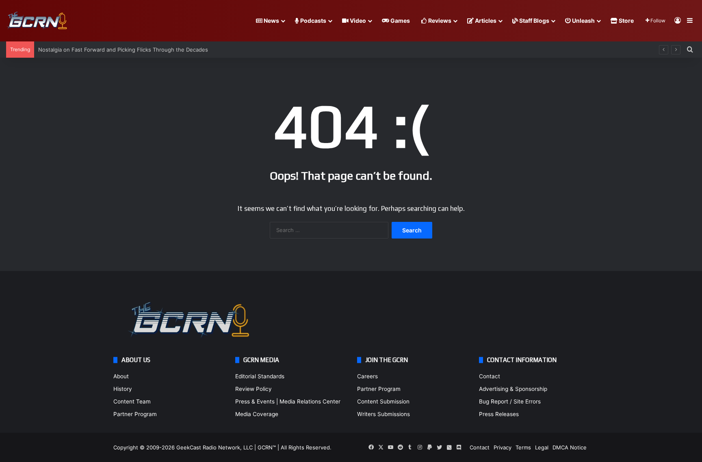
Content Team (132, 401)
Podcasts (312, 20)
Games (399, 20)
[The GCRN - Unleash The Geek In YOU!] (36, 20)
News (270, 20)
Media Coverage (256, 414)
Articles (485, 20)
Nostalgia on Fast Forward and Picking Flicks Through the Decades (123, 49)
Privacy (502, 447)
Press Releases (499, 414)
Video (357, 20)
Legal (541, 447)
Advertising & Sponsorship (513, 389)
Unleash (583, 20)
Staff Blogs (533, 20)
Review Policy (253, 389)
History (122, 389)
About (121, 376)
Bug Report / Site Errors (510, 401)
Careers (367, 376)
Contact (489, 376)
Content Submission (383, 401)
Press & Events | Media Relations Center (287, 401)
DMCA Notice (569, 447)
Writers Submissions (383, 414)
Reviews (439, 20)
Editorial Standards (259, 376)
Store (626, 20)
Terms (523, 447)
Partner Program (135, 414)
